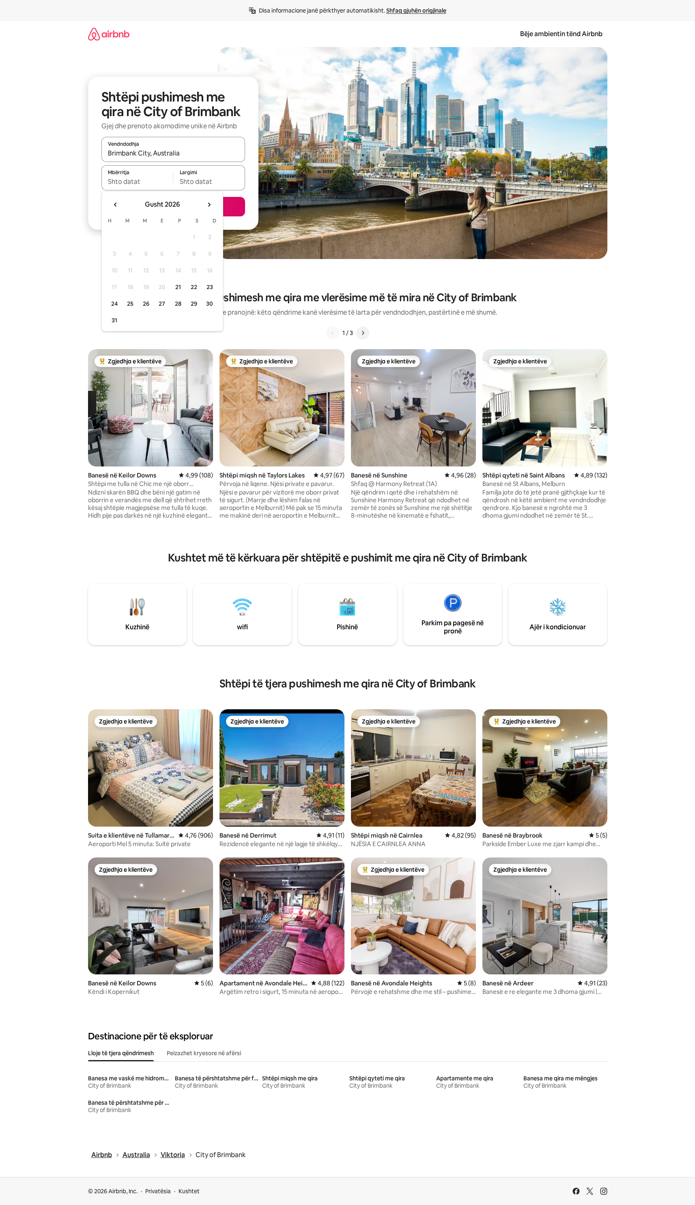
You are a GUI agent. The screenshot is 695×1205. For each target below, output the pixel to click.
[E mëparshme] (332, 332)
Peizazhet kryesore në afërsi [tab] (204, 1053)
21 (178, 287)
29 (194, 303)
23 (210, 287)
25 (130, 303)
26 (146, 303)
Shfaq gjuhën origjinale (416, 10)
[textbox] (137, 181)
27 (162, 303)
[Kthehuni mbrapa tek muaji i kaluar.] (115, 204)
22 (194, 287)
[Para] (362, 332)
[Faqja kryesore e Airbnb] (108, 34)
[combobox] (173, 153)
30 (209, 303)
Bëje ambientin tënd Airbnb (561, 34)
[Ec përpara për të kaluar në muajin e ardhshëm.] (209, 204)
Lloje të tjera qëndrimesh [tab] (121, 1053)
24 (114, 303)
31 (114, 320)
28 (178, 303)
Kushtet (189, 1191)
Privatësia (158, 1191)
